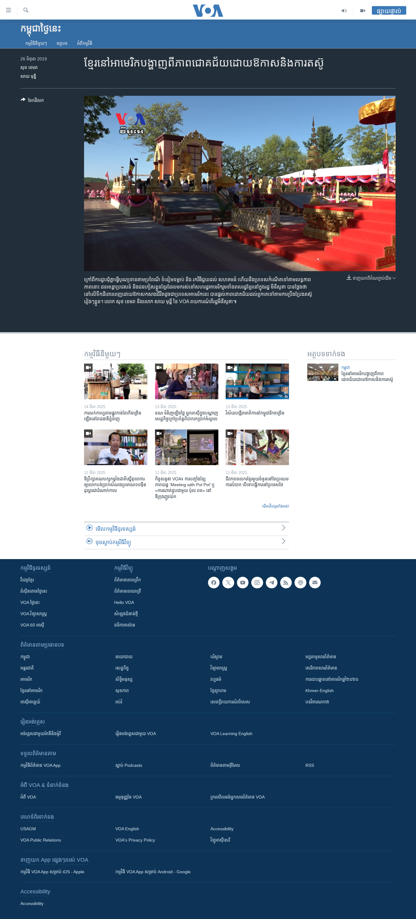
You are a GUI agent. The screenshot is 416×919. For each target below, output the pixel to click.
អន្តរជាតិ (27, 668)
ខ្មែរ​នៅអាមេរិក (31, 690)
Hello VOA (124, 602)
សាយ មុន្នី (28, 76)
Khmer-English (319, 690)
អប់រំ (118, 701)
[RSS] (286, 582)
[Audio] (344, 10)
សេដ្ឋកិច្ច (122, 668)
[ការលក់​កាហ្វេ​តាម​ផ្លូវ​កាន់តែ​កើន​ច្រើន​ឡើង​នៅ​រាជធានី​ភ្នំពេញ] (115, 381)
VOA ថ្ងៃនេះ (30, 602)
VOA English (127, 828)
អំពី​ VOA (28, 797)
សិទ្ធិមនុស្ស (123, 679)
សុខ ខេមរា (29, 67)
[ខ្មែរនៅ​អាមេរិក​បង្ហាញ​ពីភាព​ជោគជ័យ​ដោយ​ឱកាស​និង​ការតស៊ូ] (322, 372)
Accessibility (222, 828)
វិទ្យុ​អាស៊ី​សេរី (220, 840)
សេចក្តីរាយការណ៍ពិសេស (230, 701)
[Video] (363, 10)
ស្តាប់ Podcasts (128, 765)
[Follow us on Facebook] (214, 582)
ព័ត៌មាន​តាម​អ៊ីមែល (225, 765)
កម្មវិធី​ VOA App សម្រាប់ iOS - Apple (52, 871)
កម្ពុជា (345, 367)
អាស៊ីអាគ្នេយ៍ (30, 701)
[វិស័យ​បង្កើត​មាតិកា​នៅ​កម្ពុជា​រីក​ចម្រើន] (257, 381)
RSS (309, 765)
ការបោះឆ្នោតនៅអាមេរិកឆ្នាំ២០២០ (331, 679)
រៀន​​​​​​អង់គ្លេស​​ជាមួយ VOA (135, 733)
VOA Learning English (231, 733)
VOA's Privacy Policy (135, 840)
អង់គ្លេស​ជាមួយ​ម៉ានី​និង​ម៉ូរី (40, 733)
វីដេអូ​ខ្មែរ (27, 579)
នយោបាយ (123, 656)
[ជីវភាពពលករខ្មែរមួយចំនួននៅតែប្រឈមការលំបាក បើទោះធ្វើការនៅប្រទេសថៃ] (257, 447)
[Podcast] (300, 582)
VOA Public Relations (40, 840)
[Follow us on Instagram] (257, 582)
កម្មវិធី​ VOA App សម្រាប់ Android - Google (153, 871)
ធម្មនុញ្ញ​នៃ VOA (128, 797)
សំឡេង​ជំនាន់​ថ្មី (126, 613)
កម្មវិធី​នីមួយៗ (36, 43)
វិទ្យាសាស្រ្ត (218, 668)
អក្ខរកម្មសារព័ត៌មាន (320, 656)
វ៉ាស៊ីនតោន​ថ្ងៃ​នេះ (33, 591)
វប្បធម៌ (215, 679)
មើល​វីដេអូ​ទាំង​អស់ (275, 506)
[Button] (32, 101)
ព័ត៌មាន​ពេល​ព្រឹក (127, 579)
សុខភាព (122, 690)
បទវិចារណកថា (317, 701)
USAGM (28, 828)
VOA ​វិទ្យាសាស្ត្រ (33, 613)
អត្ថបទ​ (62, 43)
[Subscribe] (315, 582)
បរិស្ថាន (216, 656)
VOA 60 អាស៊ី (32, 625)
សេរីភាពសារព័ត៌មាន (321, 668)
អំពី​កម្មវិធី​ (84, 43)
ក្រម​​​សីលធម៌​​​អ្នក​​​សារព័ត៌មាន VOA (237, 797)
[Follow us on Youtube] (243, 582)
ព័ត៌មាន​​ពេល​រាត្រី (127, 591)
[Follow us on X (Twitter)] (228, 582)
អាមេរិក (26, 679)
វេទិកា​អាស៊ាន (124, 625)
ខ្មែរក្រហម (218, 690)
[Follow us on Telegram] (271, 582)
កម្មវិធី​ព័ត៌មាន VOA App (40, 765)
